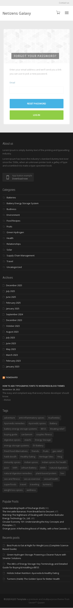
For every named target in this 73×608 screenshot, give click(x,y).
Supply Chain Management (20, 255)
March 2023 (12, 354)
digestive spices (12, 439)
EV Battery (38, 445)
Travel (10, 261)
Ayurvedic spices (37, 423)
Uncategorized (14, 267)
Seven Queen (37, 602)
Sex (62, 473)
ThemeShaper (12, 377)
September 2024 (14, 314)
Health (10, 238)
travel (23, 484)
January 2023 (12, 366)
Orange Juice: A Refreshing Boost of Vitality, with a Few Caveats (35, 528)
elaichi (27, 439)
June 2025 (11, 296)
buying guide (10, 434)
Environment (13, 214)
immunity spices (12, 462)
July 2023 (10, 337)
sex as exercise (32, 478)
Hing (59, 456)
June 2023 (11, 343)
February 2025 (13, 302)
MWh (43, 467)
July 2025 (10, 291)
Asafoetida (54, 417)
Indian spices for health (54, 462)
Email (12, 82)
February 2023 (13, 360)
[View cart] (58, 12)
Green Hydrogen (15, 232)
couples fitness (44, 434)
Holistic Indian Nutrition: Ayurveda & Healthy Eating (33, 573)
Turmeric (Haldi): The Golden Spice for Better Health (33, 578)
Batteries (11, 197)
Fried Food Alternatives (16, 451)
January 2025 (12, 308)
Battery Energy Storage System (23, 203)
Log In (36, 114)
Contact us (64, 2)
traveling (34, 484)
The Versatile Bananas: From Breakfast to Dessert (28, 511)
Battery (53, 423)
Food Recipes (13, 220)
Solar (9, 249)
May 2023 (11, 349)
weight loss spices (13, 490)
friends (35, 451)
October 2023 (13, 325)
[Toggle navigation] (66, 13)
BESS (43, 428)
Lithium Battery (28, 467)
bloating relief (57, 428)
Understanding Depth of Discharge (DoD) (23, 508)
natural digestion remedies (18, 473)
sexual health (51, 478)
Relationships (14, 243)
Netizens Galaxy (17, 13)
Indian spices (31, 462)
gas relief (57, 451)
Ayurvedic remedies (14, 423)
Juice (6, 467)
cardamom (26, 434)
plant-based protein (46, 473)
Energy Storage (43, 439)
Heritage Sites (46, 456)
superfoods (10, 484)
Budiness (11, 209)
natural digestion (58, 467)
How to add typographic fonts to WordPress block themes (34, 386)
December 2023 (14, 320)
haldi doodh (10, 456)
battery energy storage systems (20, 428)
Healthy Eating (27, 456)
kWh (15, 467)
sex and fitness (12, 478)
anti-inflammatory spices (31, 417)
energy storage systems (16, 445)
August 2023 (12, 331)
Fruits (9, 226)
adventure (9, 417)
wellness (31, 490)
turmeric (47, 484)
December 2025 (14, 285)
